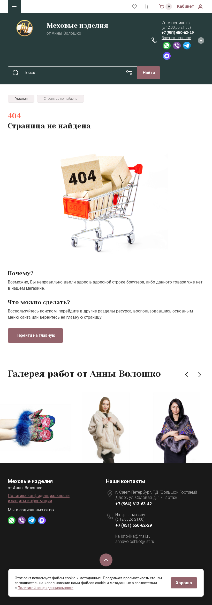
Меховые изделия (77, 25)
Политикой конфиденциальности (45, 588)
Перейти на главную (35, 335)
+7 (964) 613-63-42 (133, 503)
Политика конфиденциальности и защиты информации (39, 498)
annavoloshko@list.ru (134, 541)
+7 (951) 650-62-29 (178, 33)
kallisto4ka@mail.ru (132, 536)
